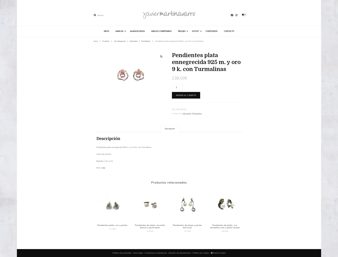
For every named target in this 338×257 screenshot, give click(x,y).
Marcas (119, 31)
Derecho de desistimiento (180, 253)
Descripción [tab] (170, 128)
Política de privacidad (121, 253)
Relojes (182, 31)
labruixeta (187, 113)
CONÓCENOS (211, 31)
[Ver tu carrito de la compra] (243, 15)
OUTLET (195, 31)
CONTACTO (229, 31)
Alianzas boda (137, 31)
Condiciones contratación (156, 253)
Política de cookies (201, 253)
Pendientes (197, 113)
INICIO (106, 31)
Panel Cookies (219, 253)
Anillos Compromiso (161, 31)
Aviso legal (138, 253)
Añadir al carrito (186, 95)
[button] (161, 56)
